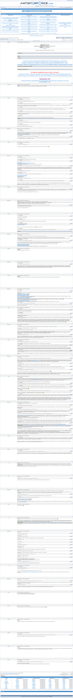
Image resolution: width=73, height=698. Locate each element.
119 (28, 307)
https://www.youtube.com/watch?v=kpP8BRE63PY (23, 294)
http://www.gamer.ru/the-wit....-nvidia (21, 415)
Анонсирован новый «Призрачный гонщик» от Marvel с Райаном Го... (48, 31)
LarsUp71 (17, 683)
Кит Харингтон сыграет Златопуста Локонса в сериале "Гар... (48, 16)
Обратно (6, 674)
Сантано (34, 686)
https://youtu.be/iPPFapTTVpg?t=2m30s (22, 175)
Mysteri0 (17, 684)
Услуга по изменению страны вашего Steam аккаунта (65, 24)
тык (35, 558)
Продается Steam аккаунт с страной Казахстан (65, 22)
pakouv (6, 679)
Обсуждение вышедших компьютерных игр (11, 39)
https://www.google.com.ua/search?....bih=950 (22, 295)
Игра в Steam (44, 48)
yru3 (6, 680)
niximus (6, 686)
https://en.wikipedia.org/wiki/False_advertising (60, 424)
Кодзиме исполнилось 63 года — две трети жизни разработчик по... (10, 22)
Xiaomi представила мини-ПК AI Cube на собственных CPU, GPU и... (29, 20)
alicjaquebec (6, 681)
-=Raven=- (50, 685)
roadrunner (17, 685)
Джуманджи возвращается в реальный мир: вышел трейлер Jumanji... (48, 28)
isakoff (6, 687)
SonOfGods (50, 684)
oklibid (64, 682)
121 (28, 339)
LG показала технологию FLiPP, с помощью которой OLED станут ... (29, 28)
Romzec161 (63, 679)
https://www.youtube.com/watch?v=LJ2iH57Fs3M (23, 245)
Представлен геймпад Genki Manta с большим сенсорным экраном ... (29, 23)
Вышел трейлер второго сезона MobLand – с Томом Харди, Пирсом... (48, 19)
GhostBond (63, 681)
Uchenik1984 (64, 683)
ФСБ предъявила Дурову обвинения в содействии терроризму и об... (48, 29)
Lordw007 (17, 688)
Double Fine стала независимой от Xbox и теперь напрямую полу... (10, 29)
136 (29, 605)
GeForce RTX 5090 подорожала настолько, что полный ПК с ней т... (29, 18)
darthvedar (33, 688)
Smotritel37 (33, 681)
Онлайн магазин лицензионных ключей (65, 25)
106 (29, 84)
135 (29, 592)
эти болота (22, 499)
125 (28, 435)
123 (28, 376)
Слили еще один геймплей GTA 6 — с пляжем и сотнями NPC (10, 17)
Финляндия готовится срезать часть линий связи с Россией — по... (48, 26)
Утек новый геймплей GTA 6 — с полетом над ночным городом (10, 26)
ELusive (64, 685)
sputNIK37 (50, 686)
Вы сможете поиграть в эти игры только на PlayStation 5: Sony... (10, 24)
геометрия (21, 495)
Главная (20, 6)
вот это (28, 498)
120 (28, 324)
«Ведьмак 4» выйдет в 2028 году (10, 25)
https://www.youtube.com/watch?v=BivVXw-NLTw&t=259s (24, 297)
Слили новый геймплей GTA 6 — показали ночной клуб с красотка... (10, 19)
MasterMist (17, 680)
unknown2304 (17, 686)
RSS (71, 7)
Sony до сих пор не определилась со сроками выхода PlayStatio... (29, 31)
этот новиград (23, 498)
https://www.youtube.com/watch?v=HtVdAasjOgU (23, 300)
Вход (53, 6)
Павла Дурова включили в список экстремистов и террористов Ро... (48, 24)
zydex (64, 684)
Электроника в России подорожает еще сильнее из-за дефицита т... (48, 23)
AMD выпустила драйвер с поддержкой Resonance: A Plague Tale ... (29, 26)
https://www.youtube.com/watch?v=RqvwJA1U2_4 (23, 244)
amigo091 (17, 687)
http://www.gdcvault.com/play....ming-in (34, 360)
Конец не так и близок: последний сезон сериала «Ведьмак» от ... (48, 21)
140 (29, 659)
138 (29, 632)
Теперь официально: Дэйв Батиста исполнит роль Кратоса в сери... (48, 18)
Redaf (6, 685)
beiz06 (6, 684)
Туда (17, 674)
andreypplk (33, 687)
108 (29, 128)
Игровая (4, 39)
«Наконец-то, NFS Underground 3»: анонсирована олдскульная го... (10, 20)
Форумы (1, 39)
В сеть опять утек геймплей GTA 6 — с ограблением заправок (10, 30)
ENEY (50, 683)
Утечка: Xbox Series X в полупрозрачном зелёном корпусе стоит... (29, 25)
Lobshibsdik (6, 682)
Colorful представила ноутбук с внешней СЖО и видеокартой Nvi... (29, 21)
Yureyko (34, 682)
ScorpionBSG (33, 680)
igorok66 (50, 687)
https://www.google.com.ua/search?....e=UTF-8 (23, 163)
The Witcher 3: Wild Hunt (20, 39)
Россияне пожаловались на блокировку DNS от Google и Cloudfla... (29, 16)
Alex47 (34, 683)
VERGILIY (17, 682)
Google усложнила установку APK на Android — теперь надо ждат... (29, 30)
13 (16, 674)
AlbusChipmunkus (6, 683)
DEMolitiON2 (34, 684)
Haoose (17, 679)
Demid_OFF (17, 681)
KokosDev (6, 688)
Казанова (64, 688)
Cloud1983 (33, 685)
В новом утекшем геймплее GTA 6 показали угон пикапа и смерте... (10, 27)
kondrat (50, 688)
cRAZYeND (33, 679)
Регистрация (36, 6)
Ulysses (50, 682)
